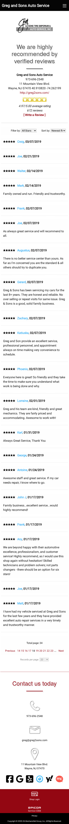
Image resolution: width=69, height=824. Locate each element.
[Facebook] (9, 779)
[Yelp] (29, 779)
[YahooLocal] (49, 779)
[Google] (19, 779)
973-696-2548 (34, 716)
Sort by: (46, 130)
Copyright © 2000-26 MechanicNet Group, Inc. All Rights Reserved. (35, 821)
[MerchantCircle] (59, 779)
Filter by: (16, 130)
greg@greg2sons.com (34, 740)
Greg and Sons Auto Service (25, 5)
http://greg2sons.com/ (34, 92)
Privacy (34, 816)
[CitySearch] (39, 779)
